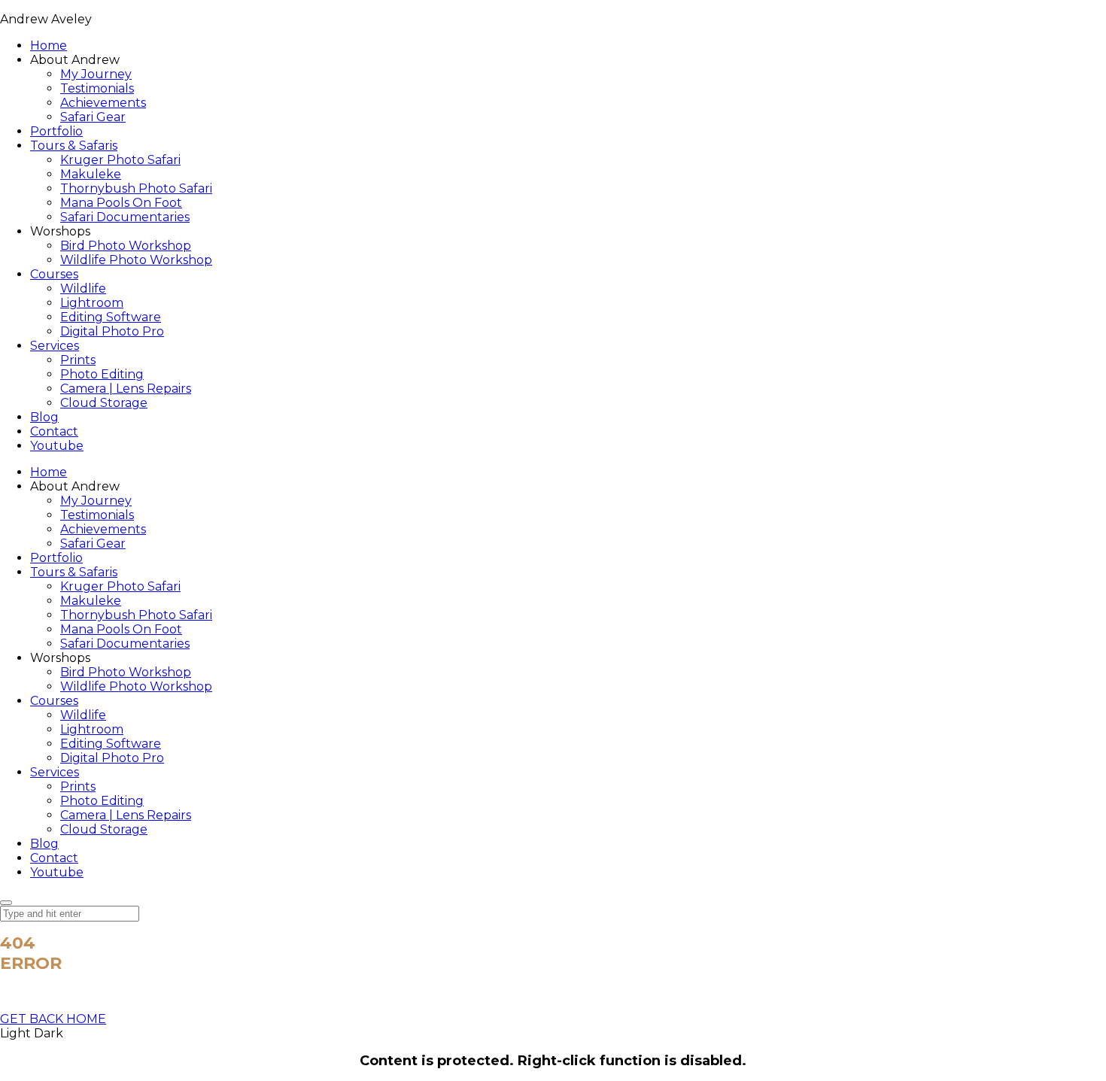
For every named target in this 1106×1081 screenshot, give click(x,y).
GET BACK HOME (53, 1019)
